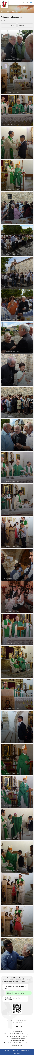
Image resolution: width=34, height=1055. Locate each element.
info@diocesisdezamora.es (18, 1038)
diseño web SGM (17, 1053)
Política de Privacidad (21, 1020)
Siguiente (21, 25)
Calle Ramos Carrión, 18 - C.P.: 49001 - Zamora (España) (17, 1033)
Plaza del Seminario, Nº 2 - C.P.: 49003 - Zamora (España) (17, 1042)
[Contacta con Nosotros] (27, 2)
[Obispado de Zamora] (5, 2)
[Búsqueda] (19, 2)
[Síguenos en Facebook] (12, 1026)
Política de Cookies (17, 1022)
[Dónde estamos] (23, 2)
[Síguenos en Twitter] (17, 1026)
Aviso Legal (10, 1020)
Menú (31, 3)
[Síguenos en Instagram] (21, 1026)
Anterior (13, 25)
